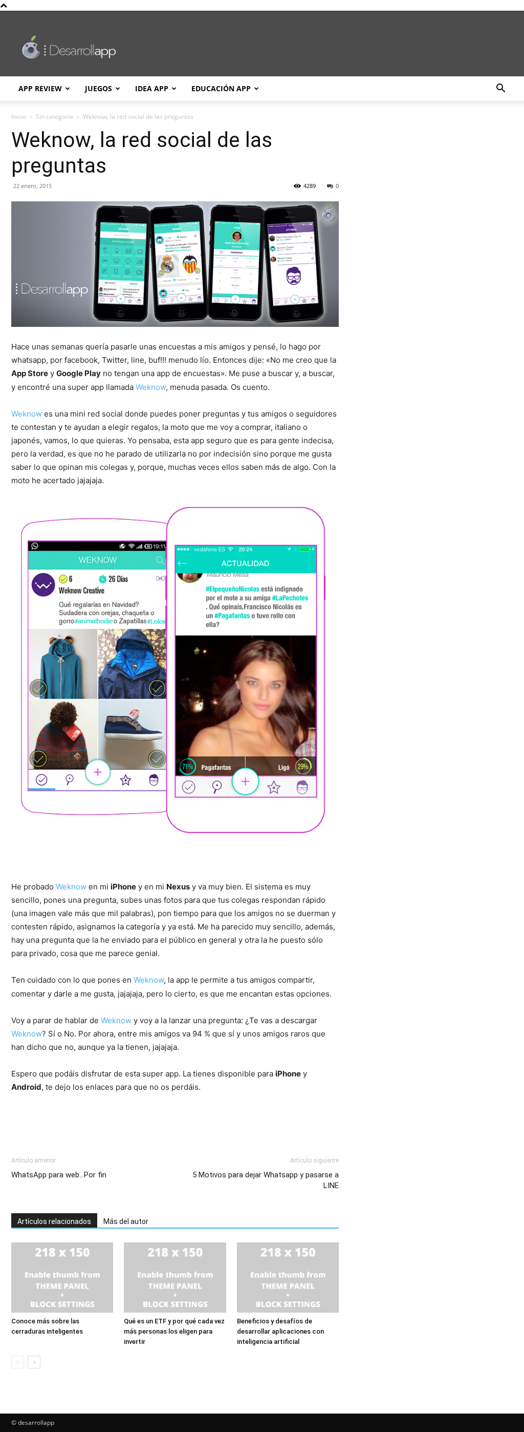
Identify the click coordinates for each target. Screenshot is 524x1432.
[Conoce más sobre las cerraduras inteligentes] (62, 1277)
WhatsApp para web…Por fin (58, 1174)
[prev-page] (17, 1362)
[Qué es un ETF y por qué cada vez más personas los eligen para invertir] (175, 1277)
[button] (500, 89)
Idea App (151, 88)
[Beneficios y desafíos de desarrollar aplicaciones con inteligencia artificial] (288, 1277)
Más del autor (125, 1221)
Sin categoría (54, 116)
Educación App (221, 88)
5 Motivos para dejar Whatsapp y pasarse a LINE (265, 1180)
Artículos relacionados (54, 1221)
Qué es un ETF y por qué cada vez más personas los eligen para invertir (174, 1331)
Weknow (151, 387)
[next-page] (34, 1362)
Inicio (18, 116)
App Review (40, 88)
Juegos (98, 88)
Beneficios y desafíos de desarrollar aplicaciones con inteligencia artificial (280, 1331)
